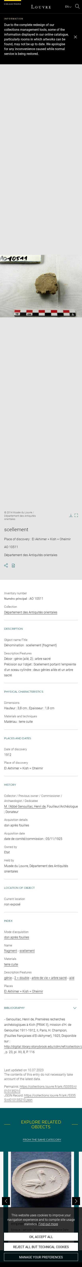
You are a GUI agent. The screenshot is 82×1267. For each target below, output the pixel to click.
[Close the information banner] (75, 37)
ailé (71, 978)
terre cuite (11, 964)
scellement (27, 951)
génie (8, 978)
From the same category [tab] (42, 1139)
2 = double (21, 978)
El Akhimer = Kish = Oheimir (23, 991)
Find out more (48, 1224)
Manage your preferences (41, 1257)
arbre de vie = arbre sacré (49, 978)
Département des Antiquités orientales (30, 612)
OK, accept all (41, 1237)
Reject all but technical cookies (41, 1247)
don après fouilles (16, 937)
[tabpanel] (41, 1201)
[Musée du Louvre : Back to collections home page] (41, 6)
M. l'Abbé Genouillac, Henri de (25, 806)
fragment (10, 951)
